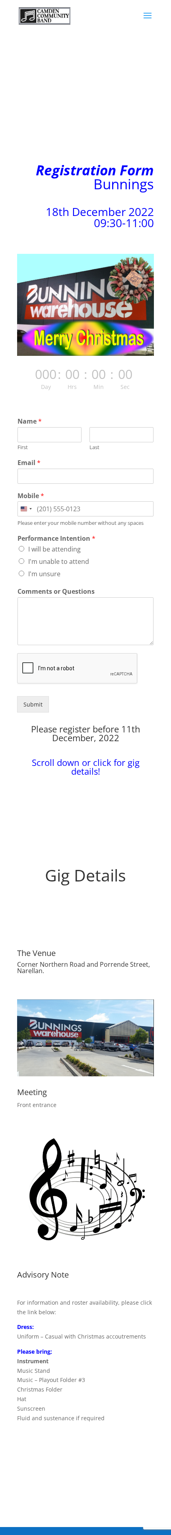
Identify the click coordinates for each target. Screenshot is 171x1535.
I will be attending (54, 549)
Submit (33, 704)
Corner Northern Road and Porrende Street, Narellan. (83, 967)
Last (94, 447)
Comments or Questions (56, 591)
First (22, 447)
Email (29, 463)
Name (29, 421)
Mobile (30, 496)
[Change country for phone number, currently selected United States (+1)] (25, 508)
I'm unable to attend (58, 561)
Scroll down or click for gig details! (86, 766)
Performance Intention (56, 538)
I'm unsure (44, 573)
